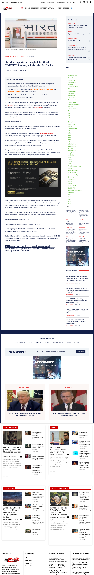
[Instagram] (84, 2)
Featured (70, 106)
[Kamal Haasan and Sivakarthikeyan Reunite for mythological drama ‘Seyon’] (28, 433)
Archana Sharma (54, 517)
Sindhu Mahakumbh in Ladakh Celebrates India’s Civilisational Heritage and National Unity (77, 278)
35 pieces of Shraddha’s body (76, 34)
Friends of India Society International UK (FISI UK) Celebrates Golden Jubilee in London (77, 311)
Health (70, 126)
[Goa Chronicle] (7, 8)
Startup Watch (72, 186)
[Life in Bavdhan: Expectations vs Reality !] (28, 531)
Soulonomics (71, 177)
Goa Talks (71, 122)
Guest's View (71, 124)
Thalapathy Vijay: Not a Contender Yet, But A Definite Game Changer (58, 572)
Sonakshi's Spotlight (73, 175)
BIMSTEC (10, 105)
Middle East (71, 155)
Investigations (72, 150)
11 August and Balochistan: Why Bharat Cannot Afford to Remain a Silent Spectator (38, 496)
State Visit (16, 250)
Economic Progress (43, 246)
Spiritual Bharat (72, 179)
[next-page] (7, 477)
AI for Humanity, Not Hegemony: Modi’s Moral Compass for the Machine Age (58, 559)
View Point (71, 192)
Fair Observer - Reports (74, 104)
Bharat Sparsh (72, 78)
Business (70, 84)
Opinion (70, 159)
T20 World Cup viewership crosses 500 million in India (58, 449)
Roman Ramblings (73, 170)
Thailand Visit (25, 250)
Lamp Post (71, 55)
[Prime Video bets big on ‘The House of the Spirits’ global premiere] (28, 446)
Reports (70, 31)
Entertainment (72, 100)
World (69, 194)
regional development (47, 133)
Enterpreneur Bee (72, 98)
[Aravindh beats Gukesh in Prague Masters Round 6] (75, 433)
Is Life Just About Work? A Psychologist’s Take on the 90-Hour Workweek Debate (84, 496)
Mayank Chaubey (7, 519)
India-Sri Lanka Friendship (12, 248)
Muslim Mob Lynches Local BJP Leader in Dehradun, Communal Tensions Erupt (75, 321)
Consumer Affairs (73, 87)
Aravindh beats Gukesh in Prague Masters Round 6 (83, 434)
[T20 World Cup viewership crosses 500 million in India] (59, 438)
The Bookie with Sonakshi (75, 190)
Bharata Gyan (71, 80)
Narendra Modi (26, 248)
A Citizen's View (72, 76)
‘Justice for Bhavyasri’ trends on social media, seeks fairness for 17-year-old (77, 49)
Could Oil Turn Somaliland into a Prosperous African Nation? (77, 26)
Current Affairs (11, 56)
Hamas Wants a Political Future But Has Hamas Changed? (84, 223)
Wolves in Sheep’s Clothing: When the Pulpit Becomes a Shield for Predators (84, 231)
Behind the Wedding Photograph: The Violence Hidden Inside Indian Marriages (84, 240)
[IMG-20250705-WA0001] (33, 198)
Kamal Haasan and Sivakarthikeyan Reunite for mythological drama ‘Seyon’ (37, 436)
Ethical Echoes (72, 102)
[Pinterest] (48, 71)
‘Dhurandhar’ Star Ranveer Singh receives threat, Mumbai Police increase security (37, 469)
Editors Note (71, 23)
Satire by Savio (72, 172)
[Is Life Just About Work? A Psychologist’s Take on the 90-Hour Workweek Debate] (75, 494)
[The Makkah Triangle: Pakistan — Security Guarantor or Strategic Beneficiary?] (28, 506)
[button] (72, 8)
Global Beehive (72, 109)
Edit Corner (71, 93)
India (23, 56)
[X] (87, 2)
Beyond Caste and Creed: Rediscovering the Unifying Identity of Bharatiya (57, 566)
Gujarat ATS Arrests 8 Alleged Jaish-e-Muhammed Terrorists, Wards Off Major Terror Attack (77, 300)
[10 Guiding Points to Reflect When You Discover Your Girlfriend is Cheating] (59, 499)
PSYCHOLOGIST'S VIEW (59, 488)
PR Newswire (71, 164)
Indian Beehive (72, 144)
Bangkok (12, 246)
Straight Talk (71, 188)
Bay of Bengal (38, 107)
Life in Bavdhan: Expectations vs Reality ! (36, 531)
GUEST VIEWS (9, 488)
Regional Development (48, 248)
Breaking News (72, 38)
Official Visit (36, 248)
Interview (70, 148)
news (69, 157)
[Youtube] (90, 2)
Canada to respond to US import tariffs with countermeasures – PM (69, 414)
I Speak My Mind (72, 128)
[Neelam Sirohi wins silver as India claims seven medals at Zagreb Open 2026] (75, 463)
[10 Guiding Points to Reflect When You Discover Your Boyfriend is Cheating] (75, 506)
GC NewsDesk (13, 70)
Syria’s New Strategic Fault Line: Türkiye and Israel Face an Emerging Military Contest (71, 231)
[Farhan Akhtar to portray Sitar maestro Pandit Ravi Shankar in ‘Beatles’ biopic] (28, 456)
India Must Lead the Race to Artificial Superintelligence (70, 223)
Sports (70, 181)
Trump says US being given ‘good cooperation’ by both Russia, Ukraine (25, 414)
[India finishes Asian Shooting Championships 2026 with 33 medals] (75, 442)
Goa (69, 111)
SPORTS (54, 427)
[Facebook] (80, 2)
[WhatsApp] (52, 71)
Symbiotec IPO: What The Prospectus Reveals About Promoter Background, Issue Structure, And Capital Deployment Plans (84, 213)
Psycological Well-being (74, 166)
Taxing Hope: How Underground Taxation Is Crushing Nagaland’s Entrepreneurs (71, 240)
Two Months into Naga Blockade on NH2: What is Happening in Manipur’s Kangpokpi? (77, 290)
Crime (69, 89)
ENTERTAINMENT (10, 427)
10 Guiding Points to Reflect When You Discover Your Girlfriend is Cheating (58, 511)
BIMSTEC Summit (31, 246)
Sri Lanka (8, 250)
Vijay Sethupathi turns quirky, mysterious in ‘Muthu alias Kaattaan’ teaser (12, 450)
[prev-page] (4, 477)
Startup (70, 183)
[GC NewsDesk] (6, 71)
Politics (70, 161)
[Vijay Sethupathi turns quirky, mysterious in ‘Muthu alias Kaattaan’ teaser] (12, 438)
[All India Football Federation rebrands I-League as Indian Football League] (75, 453)
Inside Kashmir (72, 146)
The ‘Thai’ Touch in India (75, 41)
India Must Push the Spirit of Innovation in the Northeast (71, 211)
